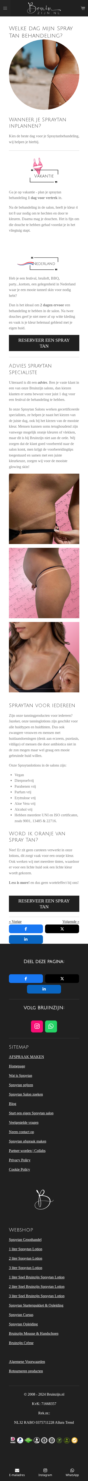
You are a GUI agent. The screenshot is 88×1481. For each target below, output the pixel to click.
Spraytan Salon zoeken (26, 1094)
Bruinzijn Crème (21, 1343)
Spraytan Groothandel (25, 1240)
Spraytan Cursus (21, 1315)
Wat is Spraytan (20, 1076)
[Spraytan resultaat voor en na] (44, 657)
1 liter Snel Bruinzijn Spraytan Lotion (37, 1277)
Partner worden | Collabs (27, 1151)
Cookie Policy (19, 1169)
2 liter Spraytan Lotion (25, 1258)
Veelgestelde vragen (23, 1122)
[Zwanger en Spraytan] (44, 583)
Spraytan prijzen (21, 1085)
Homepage (17, 1066)
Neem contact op (21, 1132)
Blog (12, 1104)
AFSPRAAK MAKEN (26, 1057)
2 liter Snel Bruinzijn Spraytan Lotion (37, 1287)
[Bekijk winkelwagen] (83, 8)
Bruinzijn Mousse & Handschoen (33, 1333)
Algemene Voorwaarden (27, 1362)
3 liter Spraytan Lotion (25, 1268)
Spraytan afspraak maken (27, 1141)
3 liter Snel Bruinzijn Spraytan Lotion (37, 1296)
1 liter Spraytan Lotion (25, 1249)
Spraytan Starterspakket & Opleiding (36, 1305)
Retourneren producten (26, 1371)
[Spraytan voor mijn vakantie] (44, 509)
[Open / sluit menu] (5, 8)
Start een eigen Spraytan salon (31, 1113)
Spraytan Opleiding (23, 1324)
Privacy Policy (20, 1160)
